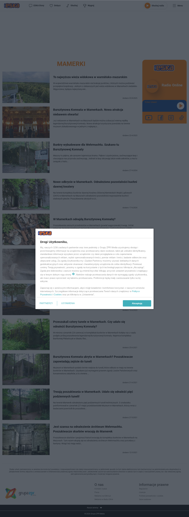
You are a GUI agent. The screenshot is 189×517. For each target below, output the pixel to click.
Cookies (58, 294)
